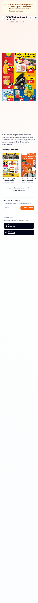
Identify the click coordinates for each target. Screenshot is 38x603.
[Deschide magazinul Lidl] (35, 18)
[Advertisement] (19, 37)
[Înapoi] (3, 18)
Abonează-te (28, 208)
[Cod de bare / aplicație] (31, 18)
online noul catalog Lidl (15, 11)
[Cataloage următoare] (34, 169)
